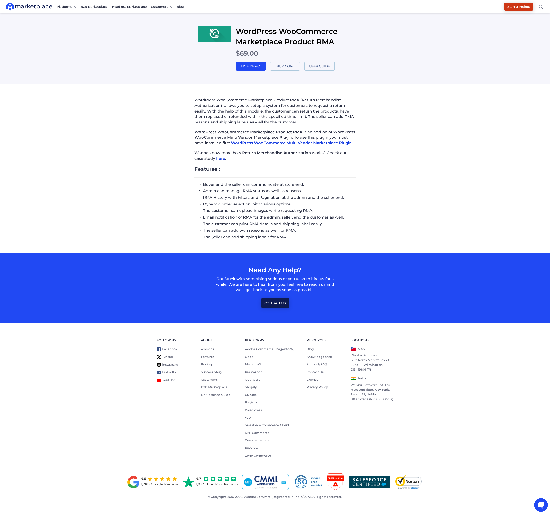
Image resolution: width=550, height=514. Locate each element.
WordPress (253, 410)
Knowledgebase (319, 357)
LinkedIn (169, 372)
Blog (180, 7)
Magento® (253, 364)
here (220, 158)
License (312, 380)
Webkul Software (257, 497)
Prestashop (254, 372)
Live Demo (250, 66)
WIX (248, 418)
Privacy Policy (317, 387)
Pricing (206, 364)
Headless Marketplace (129, 7)
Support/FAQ (317, 364)
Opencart (252, 380)
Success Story (211, 372)
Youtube (168, 380)
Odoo (249, 357)
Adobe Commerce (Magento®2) (270, 349)
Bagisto (251, 402)
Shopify (251, 387)
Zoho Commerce (258, 456)
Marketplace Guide (215, 395)
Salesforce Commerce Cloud (267, 425)
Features (207, 357)
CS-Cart (251, 395)
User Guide (319, 66)
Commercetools (257, 440)
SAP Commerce (257, 433)
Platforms (64, 7)
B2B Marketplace (94, 7)
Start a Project (518, 7)
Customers (159, 7)
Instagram (170, 364)
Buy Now (285, 66)
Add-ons (207, 349)
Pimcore (251, 448)
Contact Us (275, 303)
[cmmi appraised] (266, 482)
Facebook (169, 349)
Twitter (167, 357)
